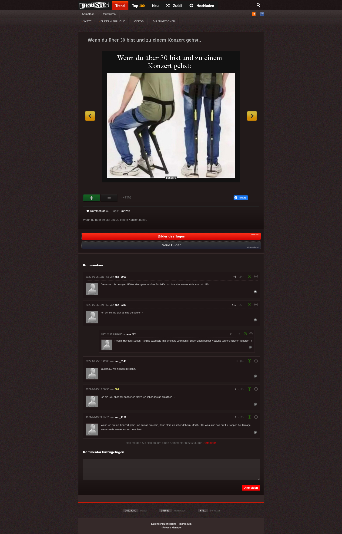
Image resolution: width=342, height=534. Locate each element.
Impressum (185, 523)
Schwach (109, 198)
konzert (125, 211)
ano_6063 (120, 276)
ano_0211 (132, 334)
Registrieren (109, 14)
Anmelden (88, 14)
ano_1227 (120, 417)
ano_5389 (120, 304)
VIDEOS (138, 21)
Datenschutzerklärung (163, 523)
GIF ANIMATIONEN (163, 21)
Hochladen (205, 6)
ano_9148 (120, 361)
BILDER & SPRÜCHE (112, 21)
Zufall (177, 6)
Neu (155, 6)
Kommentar (99, 211)
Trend (120, 6)
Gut (92, 198)
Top (138, 6)
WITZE (87, 21)
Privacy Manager (172, 527)
